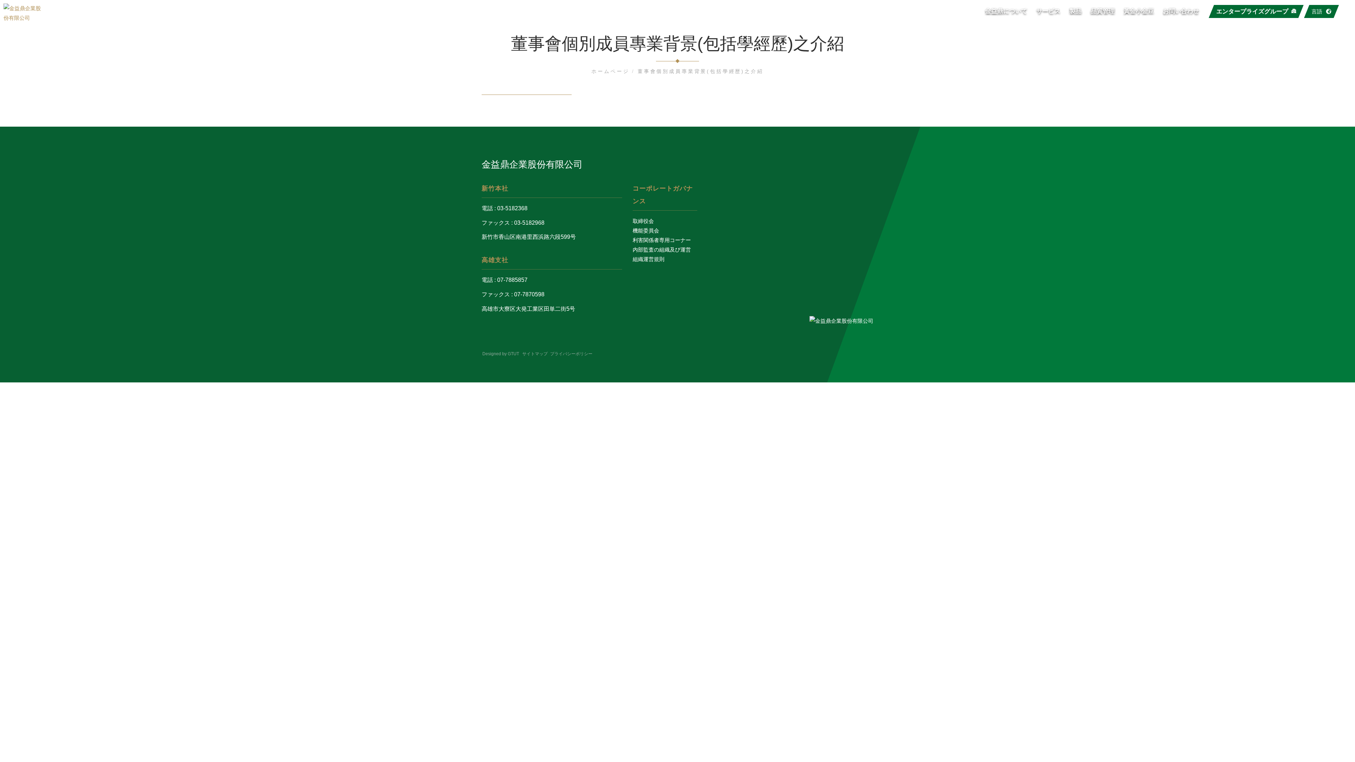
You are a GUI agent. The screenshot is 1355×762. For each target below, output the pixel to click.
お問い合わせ (1181, 11)
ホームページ (611, 71)
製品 (1076, 11)
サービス (1048, 11)
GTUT (513, 353)
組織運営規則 (648, 259)
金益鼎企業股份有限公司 (532, 164)
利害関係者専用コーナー (662, 240)
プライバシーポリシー (571, 353)
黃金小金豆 (1139, 11)
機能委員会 (646, 231)
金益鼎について (1006, 11)
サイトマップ (535, 353)
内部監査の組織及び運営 (662, 250)
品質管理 (1103, 11)
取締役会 (643, 221)
